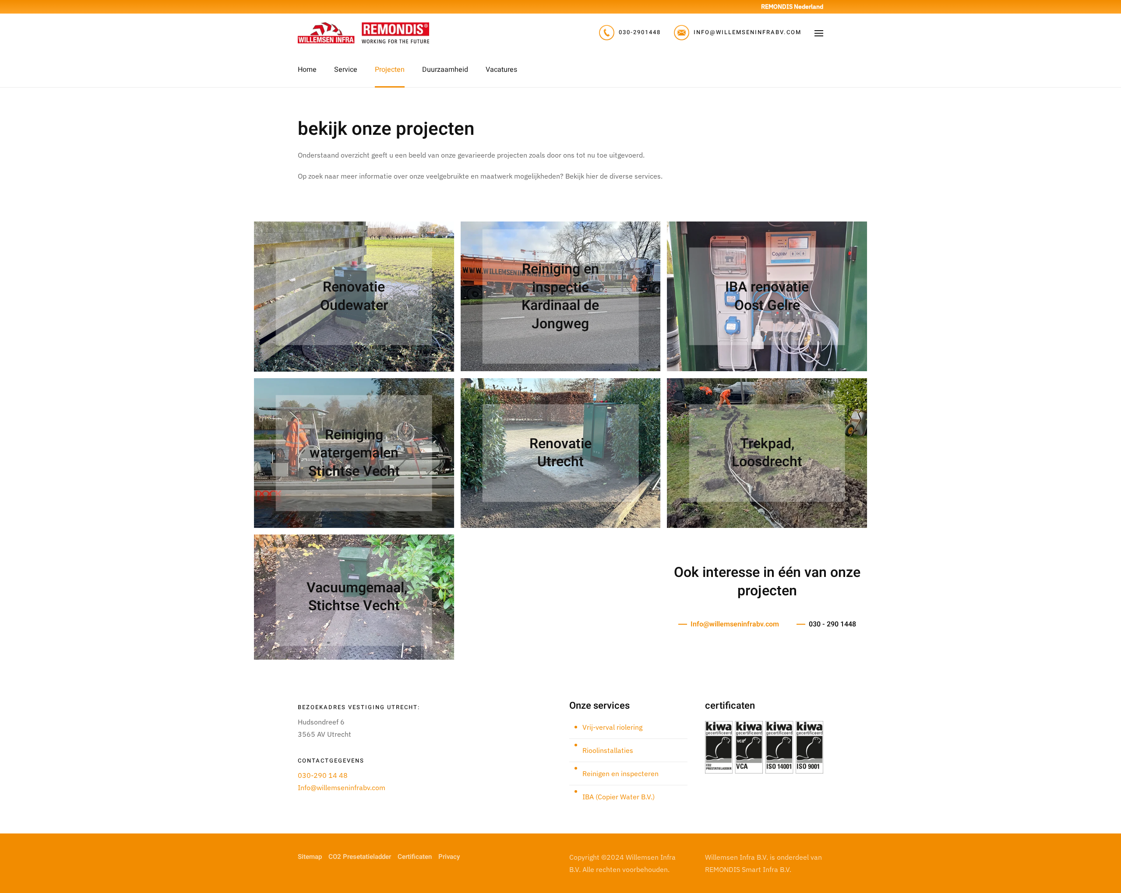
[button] (818, 32)
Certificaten (415, 856)
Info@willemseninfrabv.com (735, 624)
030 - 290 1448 (832, 624)
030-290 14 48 (323, 775)
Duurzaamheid (445, 69)
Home (307, 69)
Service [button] (345, 69)
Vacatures (501, 69)
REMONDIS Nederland (792, 7)
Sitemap (310, 856)
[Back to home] (363, 32)
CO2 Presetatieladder (359, 856)
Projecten (390, 69)
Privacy (449, 856)
